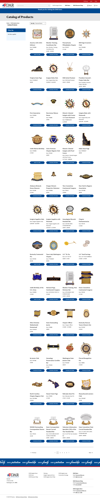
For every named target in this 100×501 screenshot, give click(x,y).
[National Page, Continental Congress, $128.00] (53, 278)
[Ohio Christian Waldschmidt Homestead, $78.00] (37, 313)
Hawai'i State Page (52, 394)
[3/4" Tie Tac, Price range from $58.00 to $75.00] (70, 245)
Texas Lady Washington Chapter (53, 255)
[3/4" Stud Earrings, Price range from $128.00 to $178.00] (86, 245)
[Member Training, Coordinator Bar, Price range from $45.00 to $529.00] (53, 33)
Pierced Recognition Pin (85, 359)
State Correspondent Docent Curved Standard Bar (52, 429)
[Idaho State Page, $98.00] (86, 139)
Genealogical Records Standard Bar (69, 220)
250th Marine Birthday (37, 149)
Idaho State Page (84, 149)
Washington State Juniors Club (68, 359)
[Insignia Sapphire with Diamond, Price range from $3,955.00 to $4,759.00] (53, 210)
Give (96, 1)
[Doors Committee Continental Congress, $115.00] (86, 278)
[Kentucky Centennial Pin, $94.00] (37, 245)
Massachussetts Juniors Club (86, 395)
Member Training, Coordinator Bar (51, 44)
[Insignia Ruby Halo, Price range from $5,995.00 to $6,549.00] (53, 69)
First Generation (35, 113)
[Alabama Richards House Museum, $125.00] (37, 177)
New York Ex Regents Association (85, 187)
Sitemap (45, 473)
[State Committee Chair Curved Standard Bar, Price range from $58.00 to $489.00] (86, 418)
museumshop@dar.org (81, 483)
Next (90, 452)
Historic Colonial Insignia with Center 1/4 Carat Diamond (69, 115)
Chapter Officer (67, 323)
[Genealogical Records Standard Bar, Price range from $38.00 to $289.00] (70, 210)
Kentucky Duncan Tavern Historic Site (85, 324)
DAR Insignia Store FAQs (49, 477)
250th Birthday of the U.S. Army (36, 289)
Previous (34, 452)
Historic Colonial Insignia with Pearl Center (68, 151)
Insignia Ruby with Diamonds (85, 114)
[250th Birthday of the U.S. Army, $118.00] (37, 278)
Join (91, 1)
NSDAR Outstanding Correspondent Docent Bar (37, 429)
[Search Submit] (49, 5)
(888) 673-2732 (78, 477)
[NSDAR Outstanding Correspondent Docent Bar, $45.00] (37, 418)
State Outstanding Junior (52, 324)
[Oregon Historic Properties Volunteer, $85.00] (53, 177)
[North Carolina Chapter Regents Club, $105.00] (37, 384)
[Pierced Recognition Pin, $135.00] (86, 349)
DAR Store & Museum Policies (21, 497)
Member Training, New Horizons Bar (70, 289)
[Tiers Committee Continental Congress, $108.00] (70, 177)
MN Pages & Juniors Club (85, 44)
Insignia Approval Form (49, 475)
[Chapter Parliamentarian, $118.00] (86, 210)
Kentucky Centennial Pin (36, 255)
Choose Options (53, 54)
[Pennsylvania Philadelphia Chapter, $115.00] (70, 33)
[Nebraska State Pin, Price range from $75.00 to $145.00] (70, 384)
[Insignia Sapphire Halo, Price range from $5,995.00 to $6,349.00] (37, 210)
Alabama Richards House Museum (35, 187)
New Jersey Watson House (52, 114)
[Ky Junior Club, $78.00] (37, 349)
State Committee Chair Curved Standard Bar (86, 428)
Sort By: (33, 23)
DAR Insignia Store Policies (33, 497)
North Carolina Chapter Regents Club (37, 395)
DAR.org (86, 1)
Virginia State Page (36, 78)
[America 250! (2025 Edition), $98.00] (37, 33)
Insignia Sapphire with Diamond (53, 220)
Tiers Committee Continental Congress (69, 187)
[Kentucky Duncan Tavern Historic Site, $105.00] (86, 313)
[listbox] (40, 23)
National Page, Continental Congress (53, 289)
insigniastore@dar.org (81, 490)
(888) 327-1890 (78, 492)
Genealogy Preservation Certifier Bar (53, 360)
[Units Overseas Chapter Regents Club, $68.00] (53, 139)
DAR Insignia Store (57, 5)
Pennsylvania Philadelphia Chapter (69, 44)
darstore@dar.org (80, 475)
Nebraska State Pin (68, 394)
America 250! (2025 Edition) (36, 44)
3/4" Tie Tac (66, 254)
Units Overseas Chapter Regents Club (53, 150)
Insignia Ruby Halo (52, 78)
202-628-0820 (78, 485)
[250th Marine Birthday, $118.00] (37, 139)
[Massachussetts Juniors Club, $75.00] (86, 384)
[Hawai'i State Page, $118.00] (53, 384)
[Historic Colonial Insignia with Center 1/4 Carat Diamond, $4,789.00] (70, 104)
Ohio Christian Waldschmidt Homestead (34, 325)
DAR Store (67, 5)
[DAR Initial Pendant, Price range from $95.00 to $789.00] (70, 69)
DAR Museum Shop (78, 5)
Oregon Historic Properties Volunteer (52, 187)
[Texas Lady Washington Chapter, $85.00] (53, 245)
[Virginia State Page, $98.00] (37, 69)
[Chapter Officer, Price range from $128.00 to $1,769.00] (70, 313)
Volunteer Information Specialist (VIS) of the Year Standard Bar (70, 429)
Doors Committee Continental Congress (85, 289)
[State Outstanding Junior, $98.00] (53, 313)
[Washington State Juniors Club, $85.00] (70, 349)
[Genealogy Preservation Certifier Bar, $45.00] (53, 349)
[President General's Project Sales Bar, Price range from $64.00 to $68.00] (86, 69)
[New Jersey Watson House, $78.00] (53, 104)
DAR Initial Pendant (69, 78)
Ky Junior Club (34, 358)
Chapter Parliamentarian (84, 220)
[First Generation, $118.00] (37, 104)
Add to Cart (37, 54)
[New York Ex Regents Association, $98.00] (86, 177)
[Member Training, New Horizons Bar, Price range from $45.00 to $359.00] (70, 278)
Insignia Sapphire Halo (37, 219)
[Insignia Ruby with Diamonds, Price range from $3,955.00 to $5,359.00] (86, 104)
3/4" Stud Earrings (84, 254)
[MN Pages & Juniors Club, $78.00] (86, 33)
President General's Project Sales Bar (85, 79)
